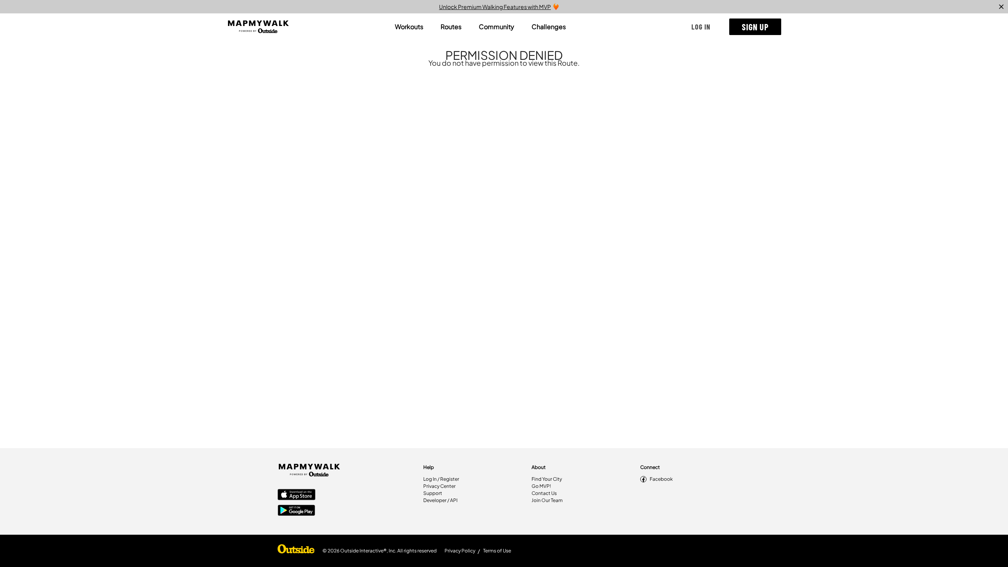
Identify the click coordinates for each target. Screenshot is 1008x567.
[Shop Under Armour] (296, 551)
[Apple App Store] (296, 495)
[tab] (409, 26)
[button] (701, 27)
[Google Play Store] (296, 511)
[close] (1001, 7)
